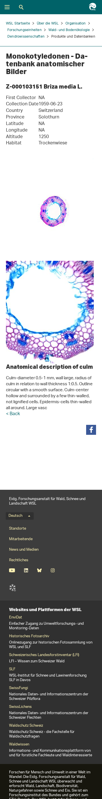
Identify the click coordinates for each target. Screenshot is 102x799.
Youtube (12, 570)
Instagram (52, 570)
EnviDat (15, 617)
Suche (21, 7)
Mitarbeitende (21, 539)
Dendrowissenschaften (25, 36)
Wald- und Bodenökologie (69, 30)
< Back (13, 414)
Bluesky (39, 570)
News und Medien (24, 549)
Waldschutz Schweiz (26, 726)
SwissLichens (20, 707)
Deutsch (15, 516)
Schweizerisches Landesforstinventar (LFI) (44, 655)
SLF (12, 588)
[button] (91, 430)
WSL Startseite (18, 23)
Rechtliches (18, 560)
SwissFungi (18, 688)
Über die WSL (48, 23)
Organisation (75, 23)
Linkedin (26, 570)
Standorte (17, 528)
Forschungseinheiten (24, 30)
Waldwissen (19, 744)
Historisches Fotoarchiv (29, 636)
